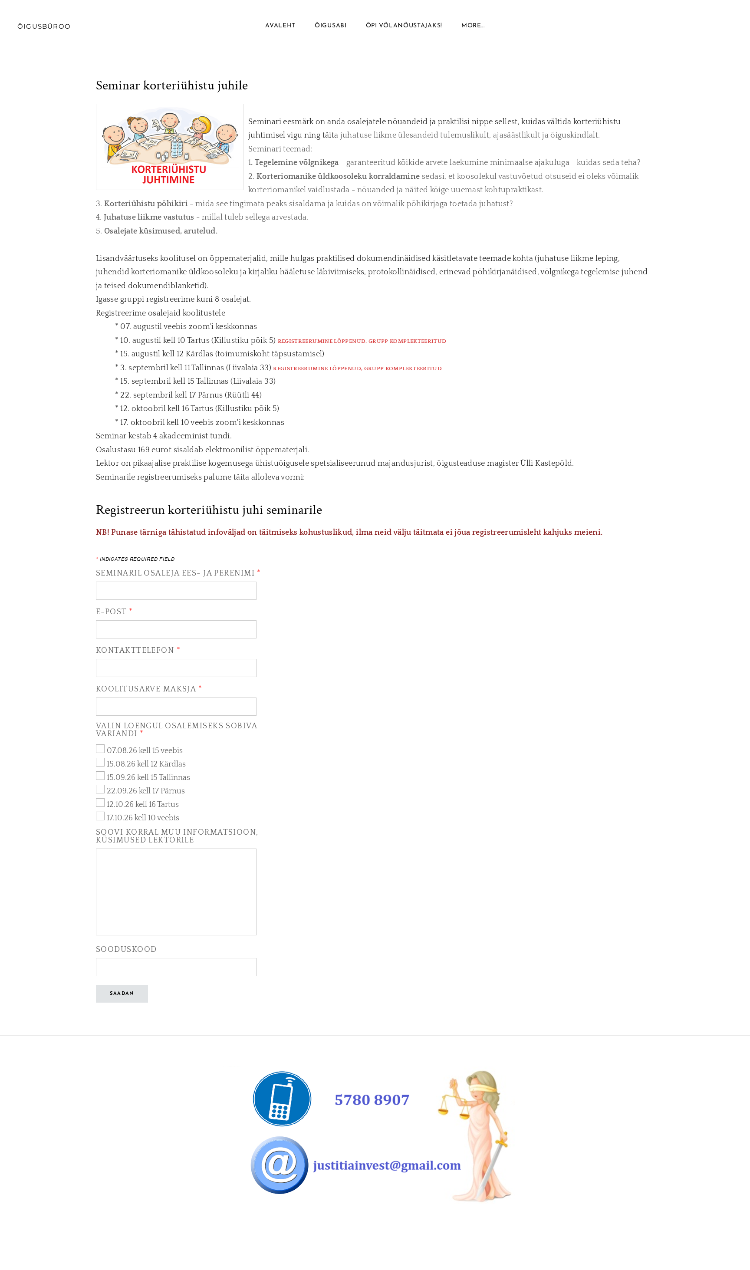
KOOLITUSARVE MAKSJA (149, 689)
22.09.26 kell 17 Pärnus (146, 791)
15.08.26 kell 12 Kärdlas (146, 764)
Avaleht (280, 26)
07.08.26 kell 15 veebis (145, 751)
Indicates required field (135, 558)
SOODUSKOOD (126, 950)
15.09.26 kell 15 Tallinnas (148, 777)
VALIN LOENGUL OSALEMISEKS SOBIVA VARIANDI (176, 730)
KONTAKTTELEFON (138, 651)
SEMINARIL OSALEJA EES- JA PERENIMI (178, 573)
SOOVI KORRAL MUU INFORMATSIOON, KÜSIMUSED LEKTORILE (177, 836)
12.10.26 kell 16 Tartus (143, 804)
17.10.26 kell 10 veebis (143, 818)
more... (473, 26)
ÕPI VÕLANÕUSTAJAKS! (404, 26)
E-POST (114, 612)
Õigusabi (331, 26)
